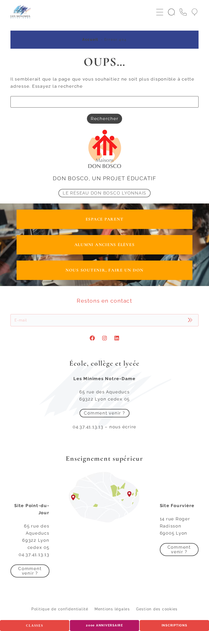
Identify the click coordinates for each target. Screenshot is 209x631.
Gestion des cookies (157, 609)
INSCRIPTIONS (174, 625)
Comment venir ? (104, 413)
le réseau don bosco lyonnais (104, 193)
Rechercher (105, 118)
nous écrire (122, 426)
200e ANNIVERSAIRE (104, 625)
